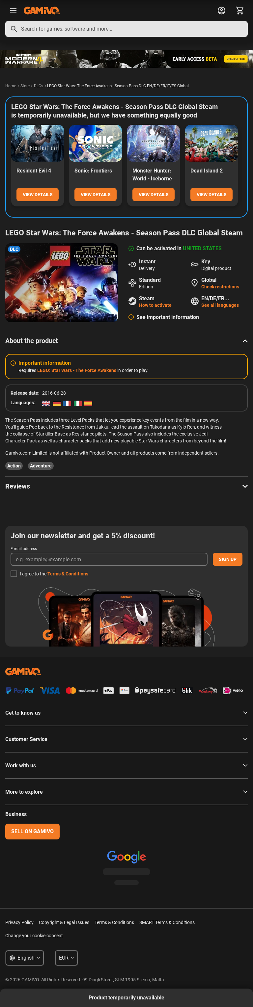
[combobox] (126, 29)
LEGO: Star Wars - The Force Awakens (76, 370)
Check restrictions (220, 286)
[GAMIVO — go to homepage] (42, 10)
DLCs (38, 86)
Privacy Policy (19, 922)
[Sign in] (221, 10)
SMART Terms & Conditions (167, 922)
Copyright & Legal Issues (64, 922)
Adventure (41, 465)
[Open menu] (13, 10)
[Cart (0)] (240, 10)
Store (25, 86)
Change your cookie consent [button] (34, 935)
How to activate (155, 305)
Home (10, 86)
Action (14, 465)
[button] (126, 341)
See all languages (220, 305)
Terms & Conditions (67, 573)
